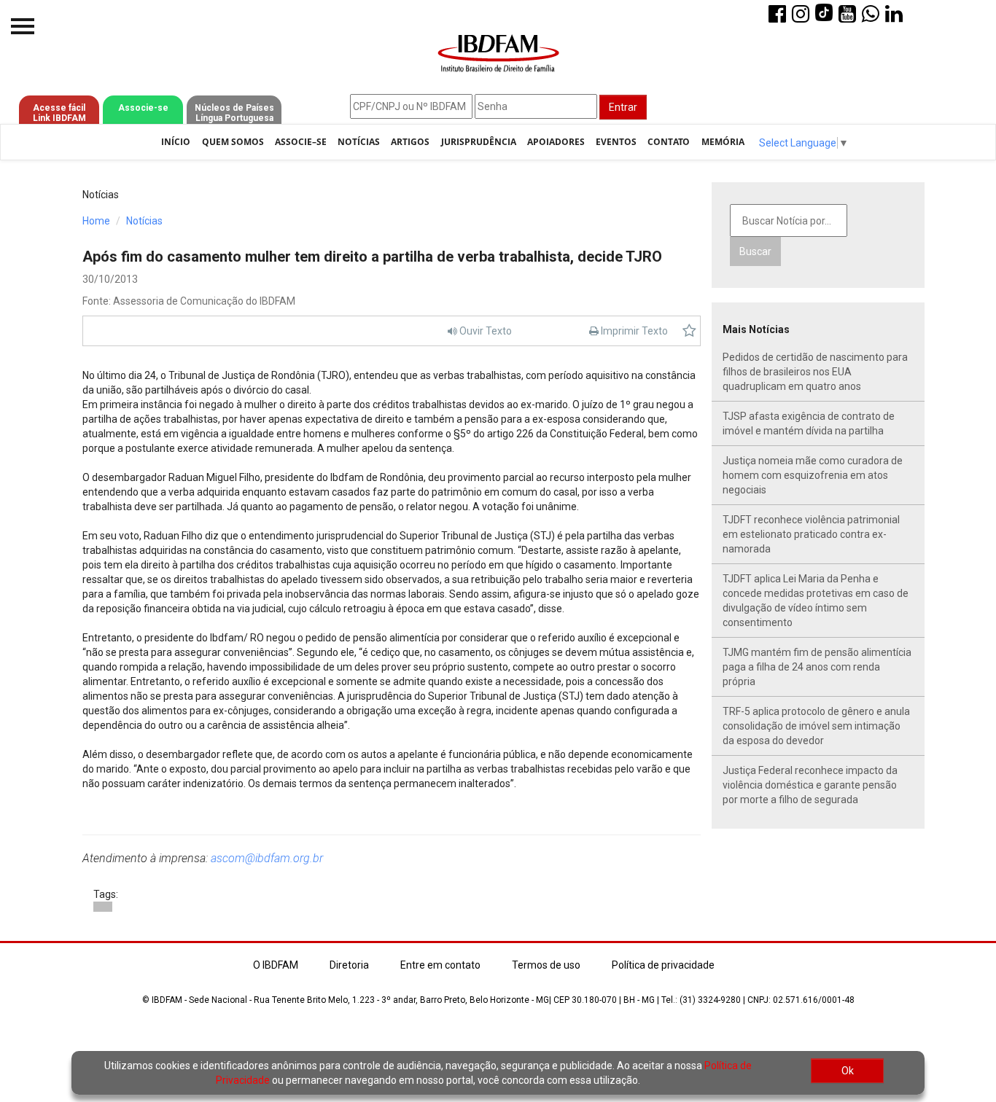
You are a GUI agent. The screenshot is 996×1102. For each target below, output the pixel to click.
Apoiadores (556, 142)
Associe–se (301, 142)
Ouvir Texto (484, 331)
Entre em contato (440, 965)
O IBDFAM (275, 965)
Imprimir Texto (633, 331)
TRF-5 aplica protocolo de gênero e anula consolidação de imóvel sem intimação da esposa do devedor (816, 726)
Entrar (623, 107)
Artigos (410, 142)
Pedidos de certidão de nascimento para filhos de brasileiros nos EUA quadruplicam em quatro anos (815, 371)
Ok (847, 1070)
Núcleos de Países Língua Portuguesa (234, 113)
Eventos (616, 142)
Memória (722, 142)
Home (96, 221)
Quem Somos (233, 142)
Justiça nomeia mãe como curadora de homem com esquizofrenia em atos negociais (813, 475)
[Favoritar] (689, 331)
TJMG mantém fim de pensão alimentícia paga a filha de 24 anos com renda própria (817, 666)
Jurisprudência (478, 142)
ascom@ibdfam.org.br (267, 858)
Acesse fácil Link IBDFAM (59, 113)
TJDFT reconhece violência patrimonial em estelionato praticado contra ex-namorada (811, 534)
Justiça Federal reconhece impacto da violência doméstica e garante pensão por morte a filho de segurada (810, 785)
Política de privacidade (663, 965)
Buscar (755, 251)
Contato (668, 142)
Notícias (359, 142)
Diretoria (349, 965)
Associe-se (143, 108)
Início (175, 142)
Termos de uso (546, 965)
